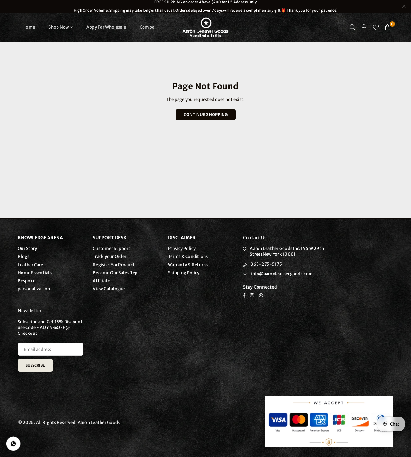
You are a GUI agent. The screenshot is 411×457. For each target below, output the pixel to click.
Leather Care (30, 264)
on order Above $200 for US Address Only (205, 6)
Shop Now (58, 27)
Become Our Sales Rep (115, 272)
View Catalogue (109, 289)
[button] (387, 27)
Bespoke (26, 281)
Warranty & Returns (188, 264)
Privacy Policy (182, 248)
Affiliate (101, 281)
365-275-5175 (266, 264)
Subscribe (35, 365)
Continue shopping (206, 114)
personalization (34, 289)
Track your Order (109, 256)
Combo (147, 27)
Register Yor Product (114, 264)
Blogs (23, 256)
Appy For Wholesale (106, 27)
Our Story (27, 248)
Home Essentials (35, 272)
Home (28, 27)
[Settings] (364, 27)
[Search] (352, 27)
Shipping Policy (183, 272)
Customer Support (111, 248)
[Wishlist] (376, 27)
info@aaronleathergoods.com (282, 273)
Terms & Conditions (188, 256)
